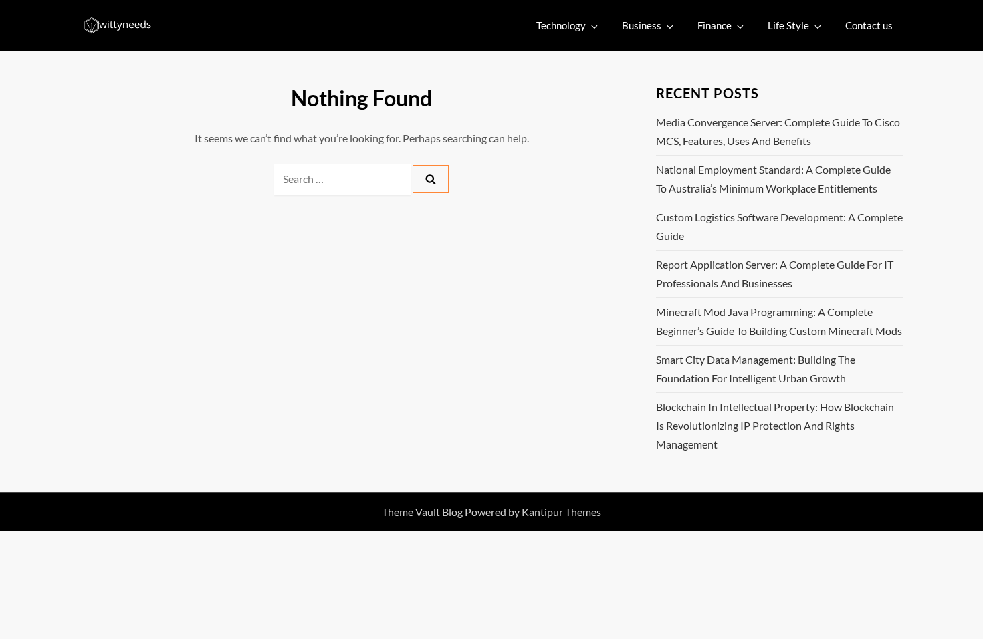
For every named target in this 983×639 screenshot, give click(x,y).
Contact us (869, 25)
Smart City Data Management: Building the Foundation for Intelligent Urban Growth (755, 368)
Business (641, 25)
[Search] (431, 179)
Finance (714, 25)
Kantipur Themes (561, 511)
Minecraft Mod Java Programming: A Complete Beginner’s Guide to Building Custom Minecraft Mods (779, 321)
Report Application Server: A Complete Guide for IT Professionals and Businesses (774, 273)
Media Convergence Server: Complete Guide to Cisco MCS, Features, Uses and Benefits (778, 131)
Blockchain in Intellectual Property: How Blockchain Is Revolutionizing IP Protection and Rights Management (775, 425)
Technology (561, 25)
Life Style (788, 25)
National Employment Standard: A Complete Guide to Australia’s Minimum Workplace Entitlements (773, 179)
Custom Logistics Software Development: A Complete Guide (779, 226)
